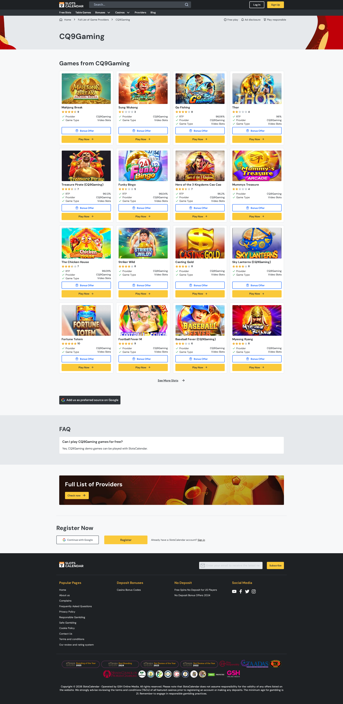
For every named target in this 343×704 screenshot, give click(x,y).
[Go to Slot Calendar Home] (71, 4)
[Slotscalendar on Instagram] (255, 591)
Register (125, 540)
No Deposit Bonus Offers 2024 (192, 595)
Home (62, 589)
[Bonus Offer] (86, 130)
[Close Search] (186, 4)
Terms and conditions (71, 639)
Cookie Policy (67, 628)
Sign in (201, 539)
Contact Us (65, 633)
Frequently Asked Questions (75, 606)
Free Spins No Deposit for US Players (195, 589)
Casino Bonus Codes (129, 589)
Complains (65, 600)
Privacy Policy (67, 611)
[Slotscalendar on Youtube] (235, 591)
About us (64, 595)
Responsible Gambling (72, 617)
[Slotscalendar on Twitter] (248, 591)
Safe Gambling (67, 622)
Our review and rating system (76, 644)
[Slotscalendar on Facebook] (242, 591)
